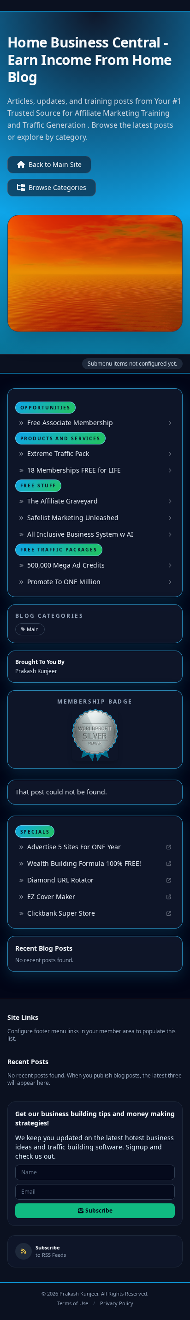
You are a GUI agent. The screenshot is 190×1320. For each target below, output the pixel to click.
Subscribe (99, 1210)
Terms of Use (72, 1303)
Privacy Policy (116, 1303)
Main (33, 629)
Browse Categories (57, 187)
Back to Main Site (55, 164)
